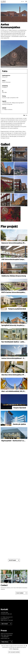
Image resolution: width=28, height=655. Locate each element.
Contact (4, 585)
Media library (5, 641)
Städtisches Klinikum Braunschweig (13, 276)
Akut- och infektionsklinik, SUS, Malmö (14, 391)
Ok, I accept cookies (14, 652)
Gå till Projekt (12, 560)
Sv (22, 1)
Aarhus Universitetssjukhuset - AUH (13, 358)
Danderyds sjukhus (19, 424)
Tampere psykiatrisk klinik (17, 309)
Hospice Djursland (19, 408)
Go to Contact (19, 593)
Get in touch (5, 623)
